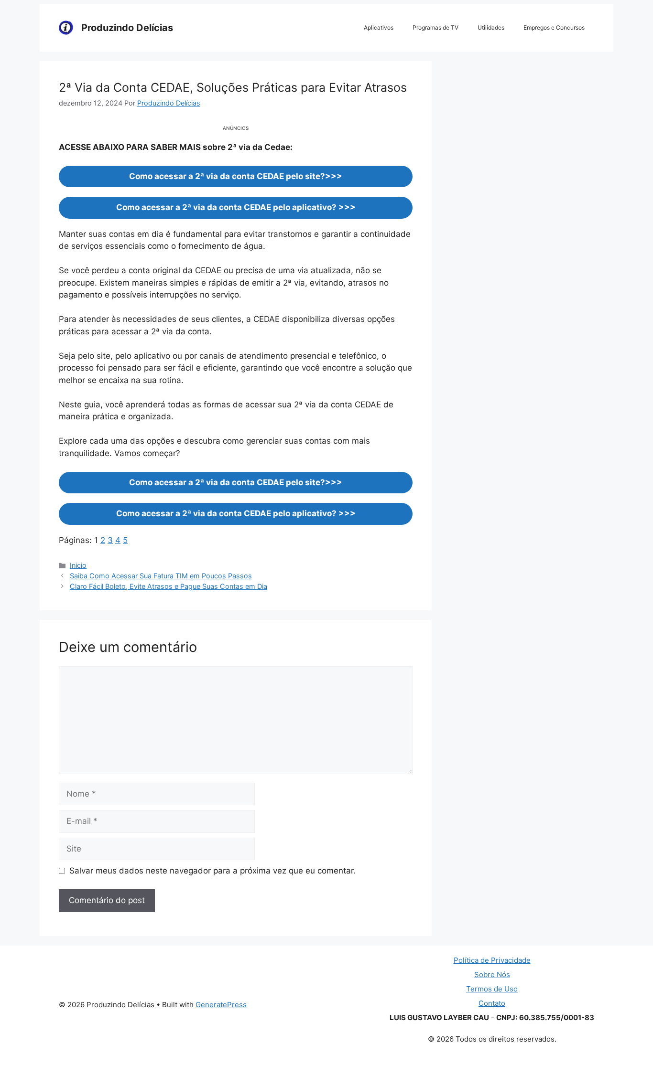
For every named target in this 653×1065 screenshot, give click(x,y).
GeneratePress (221, 1004)
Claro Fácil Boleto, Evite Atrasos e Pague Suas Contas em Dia (168, 586)
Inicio (78, 565)
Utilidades (491, 27)
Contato (492, 1003)
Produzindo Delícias (127, 27)
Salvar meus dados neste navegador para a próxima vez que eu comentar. (212, 870)
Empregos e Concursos (554, 27)
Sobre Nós (492, 974)
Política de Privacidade (492, 960)
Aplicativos (378, 27)
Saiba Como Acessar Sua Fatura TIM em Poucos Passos (161, 576)
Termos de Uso (492, 988)
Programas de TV (435, 27)
